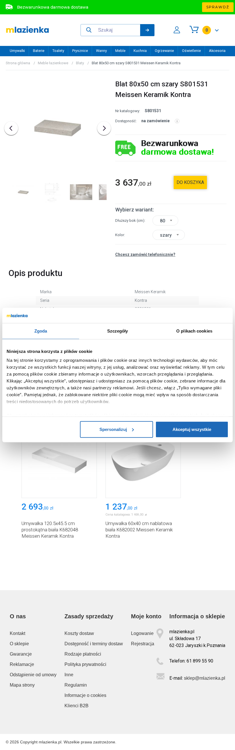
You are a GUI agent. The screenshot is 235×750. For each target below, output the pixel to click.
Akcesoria (217, 50)
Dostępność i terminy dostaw (93, 643)
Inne (68, 674)
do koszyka (190, 182)
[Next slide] (104, 128)
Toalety (58, 50)
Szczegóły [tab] (117, 330)
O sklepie (19, 643)
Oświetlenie (191, 50)
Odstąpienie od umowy (33, 674)
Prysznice (80, 50)
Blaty (80, 63)
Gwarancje (21, 654)
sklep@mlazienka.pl (204, 678)
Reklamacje (22, 664)
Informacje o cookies (85, 695)
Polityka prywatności (85, 664)
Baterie (38, 50)
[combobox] (165, 220)
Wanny (101, 50)
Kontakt (17, 633)
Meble (120, 50)
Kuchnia (140, 50)
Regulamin (75, 685)
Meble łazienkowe (53, 63)
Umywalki (17, 50)
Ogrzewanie (164, 50)
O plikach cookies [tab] (194, 330)
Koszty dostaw (79, 633)
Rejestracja (142, 643)
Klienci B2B (76, 705)
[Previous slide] (11, 128)
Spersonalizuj (113, 429)
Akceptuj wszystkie (192, 429)
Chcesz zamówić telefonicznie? (145, 254)
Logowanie (142, 633)
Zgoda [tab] (40, 330)
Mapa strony (22, 685)
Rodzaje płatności (82, 654)
